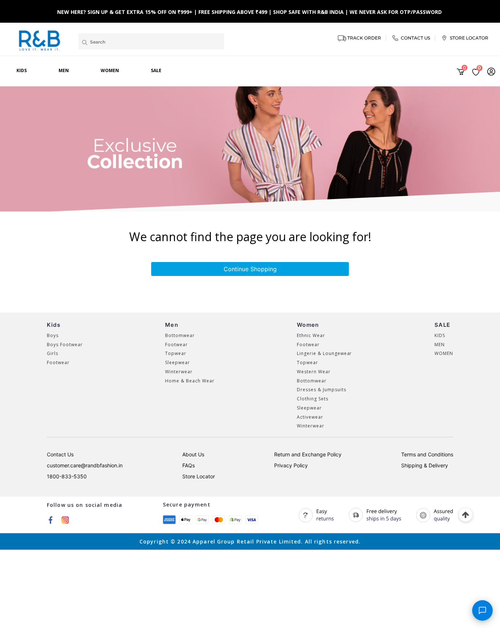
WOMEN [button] (443, 353)
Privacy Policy (291, 465)
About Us (193, 454)
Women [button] (110, 70)
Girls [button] (52, 353)
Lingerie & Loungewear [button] (324, 353)
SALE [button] (156, 70)
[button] (491, 71)
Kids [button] (21, 70)
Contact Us (60, 454)
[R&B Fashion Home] (40, 40)
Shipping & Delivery (424, 465)
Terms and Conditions (427, 454)
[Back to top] (466, 515)
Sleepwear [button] (177, 362)
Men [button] (64, 70)
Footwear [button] (58, 362)
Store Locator (198, 476)
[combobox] (151, 41)
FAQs (188, 465)
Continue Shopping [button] (250, 269)
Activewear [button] (310, 417)
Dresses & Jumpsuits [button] (321, 389)
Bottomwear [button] (180, 335)
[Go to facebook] (50, 519)
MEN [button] (439, 344)
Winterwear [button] (179, 372)
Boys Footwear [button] (64, 344)
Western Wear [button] (314, 372)
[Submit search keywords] (84, 42)
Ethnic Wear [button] (311, 335)
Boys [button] (53, 335)
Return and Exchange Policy (308, 454)
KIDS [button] (439, 335)
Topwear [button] (175, 353)
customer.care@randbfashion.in (85, 465)
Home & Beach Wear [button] (189, 381)
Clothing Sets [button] (312, 399)
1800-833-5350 (67, 476)
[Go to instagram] (65, 519)
